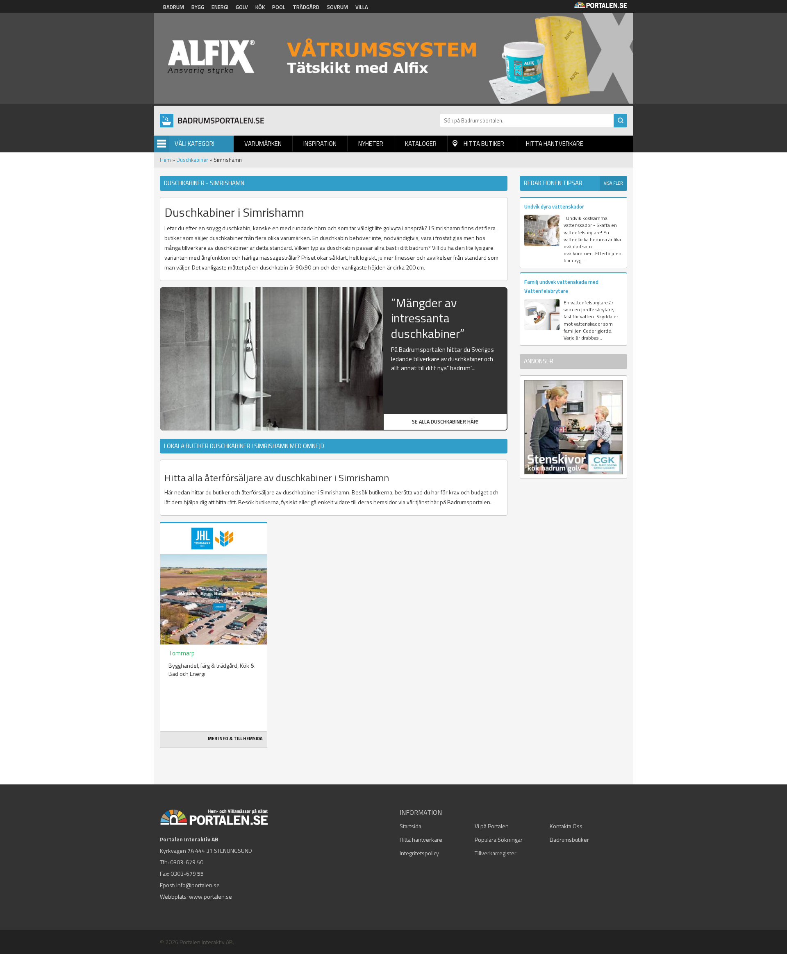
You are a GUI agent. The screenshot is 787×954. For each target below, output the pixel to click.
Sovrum (337, 7)
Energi (220, 7)
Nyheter (370, 143)
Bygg (197, 7)
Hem (165, 160)
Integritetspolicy (419, 853)
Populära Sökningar (499, 839)
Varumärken (263, 143)
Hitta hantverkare (554, 143)
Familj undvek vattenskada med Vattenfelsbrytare (561, 286)
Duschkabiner (192, 160)
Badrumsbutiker (569, 839)
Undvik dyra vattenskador (554, 206)
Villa (361, 7)
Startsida (410, 826)
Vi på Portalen (492, 826)
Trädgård (306, 7)
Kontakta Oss (566, 826)
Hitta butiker (484, 143)
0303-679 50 (186, 862)
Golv (242, 7)
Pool (278, 7)
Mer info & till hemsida (235, 738)
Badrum (173, 7)
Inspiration (320, 143)
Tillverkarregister (495, 853)
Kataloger (421, 143)
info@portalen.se (198, 885)
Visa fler (613, 183)
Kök (260, 7)
